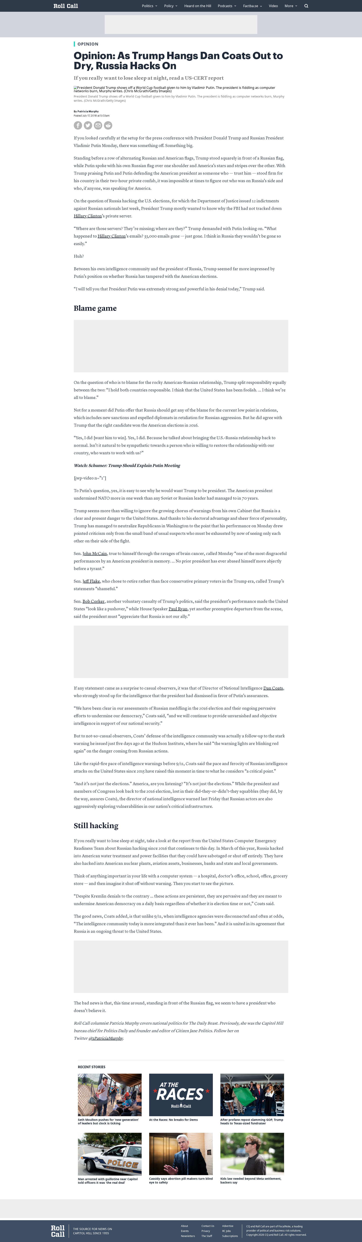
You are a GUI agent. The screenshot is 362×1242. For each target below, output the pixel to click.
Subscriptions (230, 1236)
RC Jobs (226, 1231)
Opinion (88, 44)
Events (185, 1231)
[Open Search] (306, 6)
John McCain (95, 554)
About (184, 1226)
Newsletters (188, 1236)
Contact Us (208, 1226)
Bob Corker (94, 602)
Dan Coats (273, 688)
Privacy (206, 1231)
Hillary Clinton (88, 216)
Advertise (227, 1226)
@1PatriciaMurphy (105, 1039)
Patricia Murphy (88, 111)
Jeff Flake (91, 581)
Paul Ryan (178, 609)
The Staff (207, 1236)
